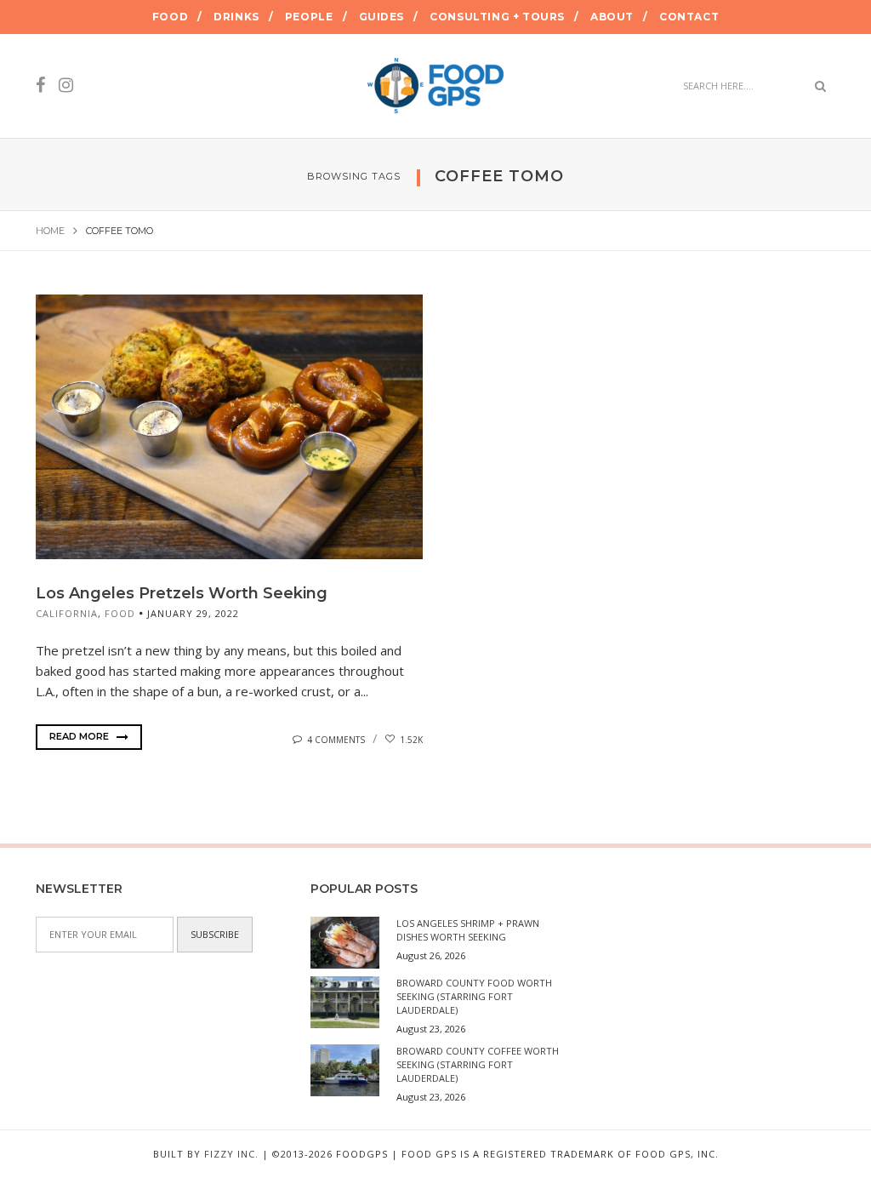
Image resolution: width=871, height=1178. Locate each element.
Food (170, 16)
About (612, 16)
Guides (382, 16)
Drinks (236, 16)
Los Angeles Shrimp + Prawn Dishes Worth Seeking (467, 930)
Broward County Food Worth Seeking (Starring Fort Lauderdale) (474, 996)
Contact (689, 16)
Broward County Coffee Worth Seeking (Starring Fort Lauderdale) (477, 1064)
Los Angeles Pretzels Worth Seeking (181, 593)
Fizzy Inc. (231, 1153)
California (67, 613)
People (309, 16)
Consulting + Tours (497, 16)
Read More (80, 736)
